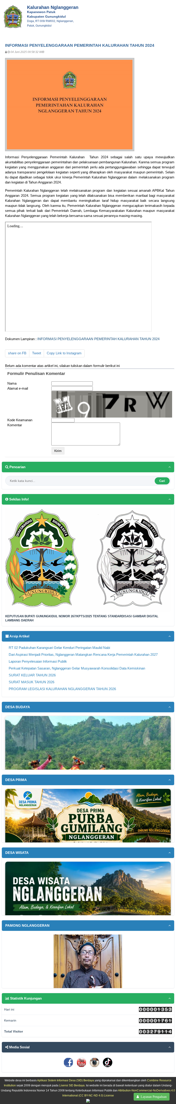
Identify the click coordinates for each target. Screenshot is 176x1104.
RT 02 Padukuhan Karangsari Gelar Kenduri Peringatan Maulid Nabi (59, 648)
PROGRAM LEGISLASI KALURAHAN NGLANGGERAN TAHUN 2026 (62, 689)
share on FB (17, 353)
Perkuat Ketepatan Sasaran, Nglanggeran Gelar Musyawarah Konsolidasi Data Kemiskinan (77, 668)
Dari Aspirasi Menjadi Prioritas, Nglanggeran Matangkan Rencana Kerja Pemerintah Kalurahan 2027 (83, 654)
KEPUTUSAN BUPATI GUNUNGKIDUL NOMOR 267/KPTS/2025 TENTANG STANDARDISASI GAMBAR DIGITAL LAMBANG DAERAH (81, 618)
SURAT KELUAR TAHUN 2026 (32, 675)
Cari (162, 481)
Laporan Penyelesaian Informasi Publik (38, 661)
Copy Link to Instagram (64, 353)
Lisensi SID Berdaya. (72, 1085)
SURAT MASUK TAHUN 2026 (31, 682)
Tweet (36, 353)
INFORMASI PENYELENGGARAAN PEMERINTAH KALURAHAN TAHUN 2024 (98, 339)
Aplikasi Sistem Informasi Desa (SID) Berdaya (65, 1080)
